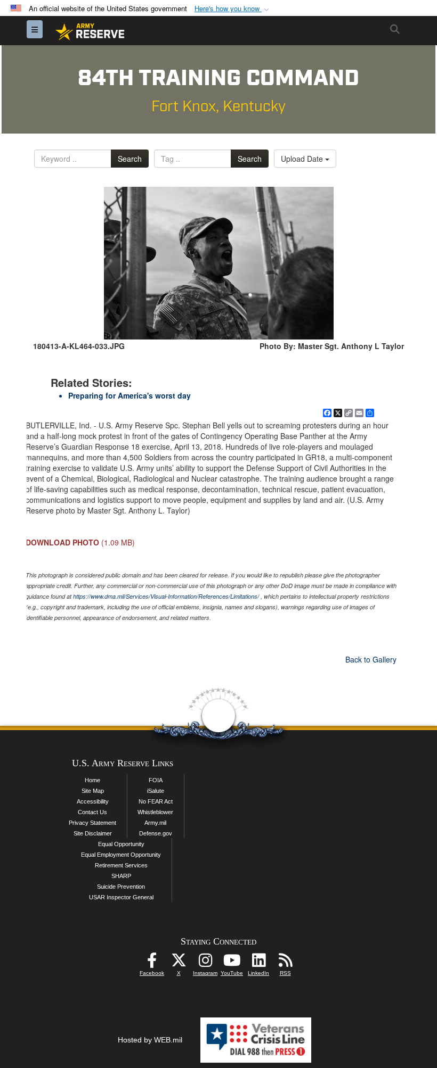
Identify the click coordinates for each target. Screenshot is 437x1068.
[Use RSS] (285, 963)
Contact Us (92, 812)
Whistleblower (155, 812)
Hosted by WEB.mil (150, 1040)
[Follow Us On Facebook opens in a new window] (152, 963)
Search (130, 158)
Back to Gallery (370, 659)
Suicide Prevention (121, 886)
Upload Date (303, 158)
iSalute (155, 791)
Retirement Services (121, 865)
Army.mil (155, 822)
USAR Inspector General (121, 897)
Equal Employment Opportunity (121, 854)
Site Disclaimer (93, 833)
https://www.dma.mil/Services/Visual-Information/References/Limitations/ (166, 596)
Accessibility (93, 801)
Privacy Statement (92, 822)
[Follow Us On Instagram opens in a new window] (205, 963)
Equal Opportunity (121, 844)
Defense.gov (155, 833)
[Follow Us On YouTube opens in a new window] (231, 963)
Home (92, 780)
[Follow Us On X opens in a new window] (178, 963)
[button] (233, 8)
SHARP (121, 876)
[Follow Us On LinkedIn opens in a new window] (258, 963)
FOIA (156, 780)
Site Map (93, 791)
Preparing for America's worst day (129, 395)
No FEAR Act (156, 801)
